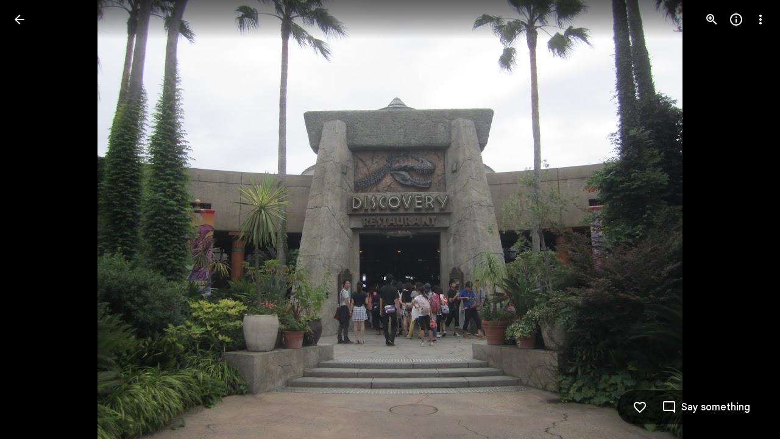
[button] (34, 219)
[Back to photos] (19, 19)
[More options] (760, 19)
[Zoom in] (712, 19)
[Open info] (736, 19)
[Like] (640, 407)
